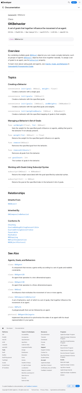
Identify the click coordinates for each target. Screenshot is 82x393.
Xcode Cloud (5, 365)
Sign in (74, 2)
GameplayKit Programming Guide (20, 66)
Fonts (23, 357)
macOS (4, 339)
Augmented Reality (27, 347)
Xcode (4, 362)
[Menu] (79, 2)
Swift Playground (7, 357)
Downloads (44, 339)
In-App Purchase (26, 365)
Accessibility (25, 334)
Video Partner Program (66, 350)
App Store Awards (65, 367)
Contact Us (44, 352)
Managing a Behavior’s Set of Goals (24, 120)
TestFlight (5, 360)
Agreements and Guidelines (57, 390)
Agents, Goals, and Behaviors (56, 64)
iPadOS (4, 337)
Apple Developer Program (67, 334)
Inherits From (14, 200)
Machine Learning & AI (28, 373)
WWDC (62, 375)
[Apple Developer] (6, 2)
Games (23, 360)
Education (24, 355)
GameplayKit (12, 15)
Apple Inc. (15, 390)
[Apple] (3, 328)
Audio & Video (25, 344)
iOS (3, 334)
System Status (45, 357)
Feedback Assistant (46, 370)
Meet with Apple (64, 362)
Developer (10, 328)
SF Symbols (5, 368)
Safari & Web (25, 380)
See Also (13, 253)
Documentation (12, 7)
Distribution (25, 352)
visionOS (4, 344)
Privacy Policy (44, 390)
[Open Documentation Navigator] (3, 7)
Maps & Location (26, 370)
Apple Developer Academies (68, 372)
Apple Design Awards (66, 370)
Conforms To (14, 221)
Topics (12, 77)
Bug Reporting (45, 355)
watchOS (4, 347)
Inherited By (13, 210)
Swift (3, 352)
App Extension (25, 339)
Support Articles (45, 350)
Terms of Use (35, 390)
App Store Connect (46, 365)
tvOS (3, 342)
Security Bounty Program (67, 353)
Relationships (16, 193)
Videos (43, 344)
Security (24, 378)
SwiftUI (4, 355)
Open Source (25, 375)
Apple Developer (45, 362)
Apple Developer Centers (67, 365)
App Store (24, 342)
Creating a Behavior (17, 84)
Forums (43, 342)
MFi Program (64, 345)
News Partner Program (66, 348)
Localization (25, 368)
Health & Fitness (26, 362)
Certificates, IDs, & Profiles (48, 368)
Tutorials (43, 337)
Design (23, 350)
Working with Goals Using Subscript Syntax (28, 167)
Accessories (25, 337)
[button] (68, 2)
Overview (14, 51)
